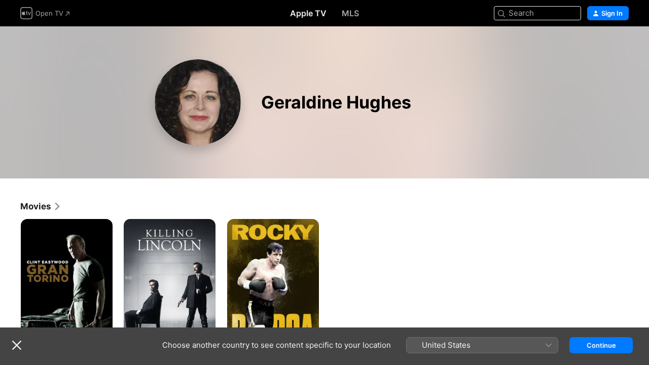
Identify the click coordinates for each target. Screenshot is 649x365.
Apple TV (308, 13)
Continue (601, 345)
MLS (350, 13)
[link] (40, 206)
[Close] (16, 345)
